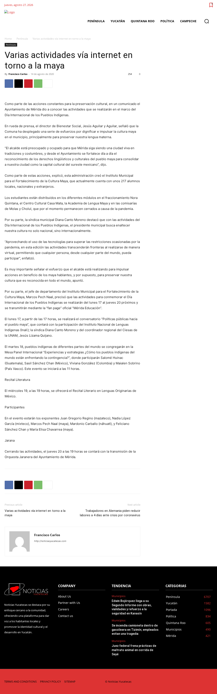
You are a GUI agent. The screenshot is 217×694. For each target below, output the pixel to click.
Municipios (118, 596)
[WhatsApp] (38, 83)
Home (8, 38)
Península (22, 38)
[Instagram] (173, 681)
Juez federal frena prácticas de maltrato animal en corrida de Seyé (134, 650)
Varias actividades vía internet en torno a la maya (35, 513)
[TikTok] (182, 681)
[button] (206, 21)
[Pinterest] (28, 83)
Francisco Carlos (17, 74)
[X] (18, 83)
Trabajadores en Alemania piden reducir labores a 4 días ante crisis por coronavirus (110, 513)
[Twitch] (191, 681)
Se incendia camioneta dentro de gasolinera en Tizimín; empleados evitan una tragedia (135, 629)
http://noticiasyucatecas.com (50, 541)
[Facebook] (9, 83)
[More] (48, 83)
